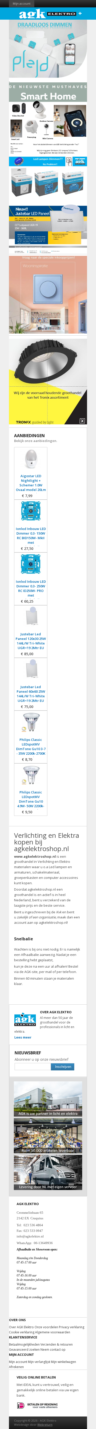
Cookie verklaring (21, 1332)
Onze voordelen (46, 1327)
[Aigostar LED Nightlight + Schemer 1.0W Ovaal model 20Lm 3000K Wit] (31, 461)
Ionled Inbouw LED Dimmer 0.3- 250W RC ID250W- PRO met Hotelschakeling (31, 590)
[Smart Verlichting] (48, 111)
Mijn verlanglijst (39, 1362)
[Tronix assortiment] (48, 381)
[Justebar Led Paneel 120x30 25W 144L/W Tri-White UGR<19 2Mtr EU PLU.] (31, 619)
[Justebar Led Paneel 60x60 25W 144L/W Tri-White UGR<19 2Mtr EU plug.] (31, 672)
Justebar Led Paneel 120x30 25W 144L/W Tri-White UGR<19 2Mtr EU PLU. (31, 643)
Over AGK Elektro (21, 1327)
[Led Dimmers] (48, 170)
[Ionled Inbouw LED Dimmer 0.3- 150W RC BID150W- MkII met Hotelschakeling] (31, 513)
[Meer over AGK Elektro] (48, 1083)
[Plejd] (48, 49)
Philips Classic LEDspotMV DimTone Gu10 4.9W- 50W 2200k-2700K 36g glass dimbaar (30, 803)
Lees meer (22, 1037)
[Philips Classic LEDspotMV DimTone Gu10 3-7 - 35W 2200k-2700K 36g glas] (31, 724)
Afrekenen (16, 1367)
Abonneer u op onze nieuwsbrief (41, 1059)
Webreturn (44, 1424)
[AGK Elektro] (48, 13)
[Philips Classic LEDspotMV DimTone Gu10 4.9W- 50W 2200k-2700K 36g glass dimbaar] (31, 777)
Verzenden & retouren (56, 1344)
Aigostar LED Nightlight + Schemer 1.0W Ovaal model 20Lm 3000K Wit (31, 485)
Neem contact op (53, 1349)
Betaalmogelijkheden (24, 1344)
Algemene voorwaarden (52, 1332)
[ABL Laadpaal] (9, 80)
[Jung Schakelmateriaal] (48, 294)
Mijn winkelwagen (63, 1362)
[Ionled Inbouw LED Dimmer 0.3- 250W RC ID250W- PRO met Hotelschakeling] (31, 566)
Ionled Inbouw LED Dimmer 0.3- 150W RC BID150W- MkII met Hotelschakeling (31, 537)
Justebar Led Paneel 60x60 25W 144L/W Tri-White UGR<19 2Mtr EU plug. (31, 696)
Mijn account (21, 3)
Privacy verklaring (71, 1327)
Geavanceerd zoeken (24, 1349)
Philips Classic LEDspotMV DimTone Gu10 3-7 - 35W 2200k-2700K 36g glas (31, 748)
